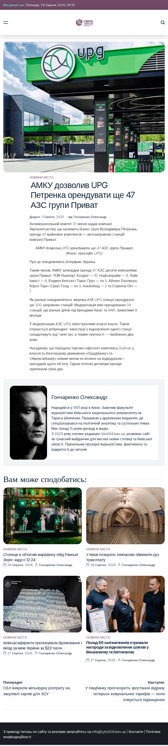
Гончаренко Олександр (90, 217)
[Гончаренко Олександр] (28, 423)
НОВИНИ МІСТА (41, 177)
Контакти (136, 731)
